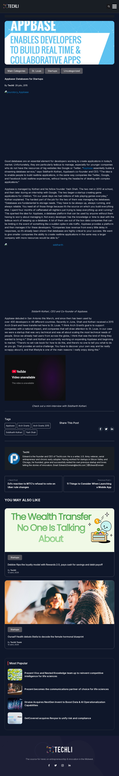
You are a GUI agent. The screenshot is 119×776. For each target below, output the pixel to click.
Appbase (88, 168)
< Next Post (13, 480)
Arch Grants (23, 425)
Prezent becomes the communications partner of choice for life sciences (67, 689)
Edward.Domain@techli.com (72, 465)
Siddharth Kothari (14, 432)
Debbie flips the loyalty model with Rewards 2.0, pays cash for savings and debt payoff (55, 564)
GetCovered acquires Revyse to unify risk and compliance (58, 718)
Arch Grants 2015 (41, 425)
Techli (11, 85)
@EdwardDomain (95, 465)
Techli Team (16, 642)
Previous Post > (104, 480)
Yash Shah (31, 432)
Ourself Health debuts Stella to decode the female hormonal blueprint (46, 636)
